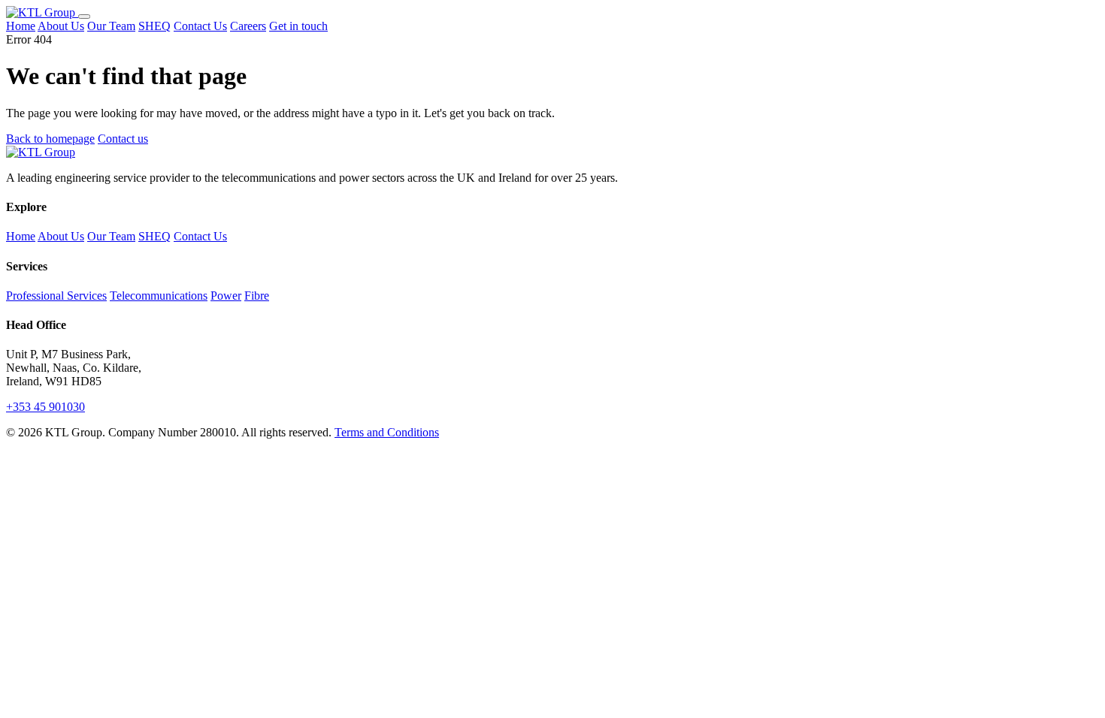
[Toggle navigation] (84, 16)
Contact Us (200, 26)
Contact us (123, 138)
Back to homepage (50, 138)
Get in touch (298, 26)
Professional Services (56, 295)
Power (225, 295)
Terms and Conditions (387, 432)
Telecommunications (158, 295)
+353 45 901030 (45, 406)
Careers (248, 26)
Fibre (256, 295)
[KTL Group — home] (42, 12)
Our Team (111, 26)
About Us (61, 26)
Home (20, 26)
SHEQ (154, 26)
